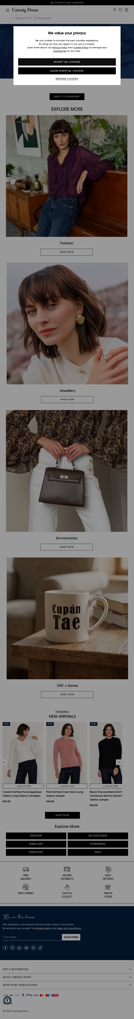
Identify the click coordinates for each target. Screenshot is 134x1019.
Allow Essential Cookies (67, 71)
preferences (59, 51)
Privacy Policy (59, 48)
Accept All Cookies (67, 62)
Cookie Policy (80, 48)
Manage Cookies (67, 79)
